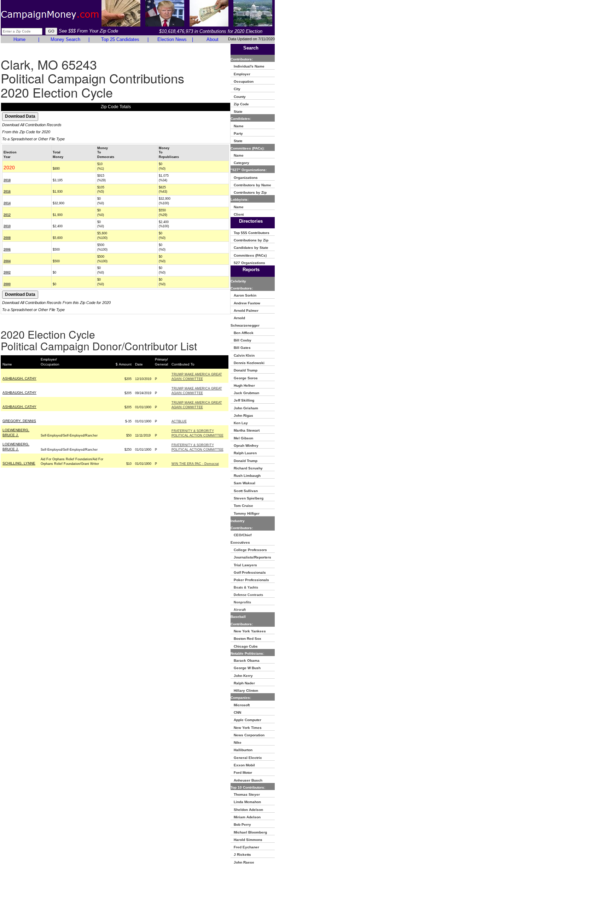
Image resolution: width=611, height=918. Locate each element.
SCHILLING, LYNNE (18, 463)
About (212, 39)
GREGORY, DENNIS (19, 421)
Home (19, 39)
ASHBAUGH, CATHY (19, 378)
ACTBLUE (179, 421)
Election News (172, 39)
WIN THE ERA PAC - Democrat (195, 464)
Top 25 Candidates (120, 39)
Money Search (65, 39)
